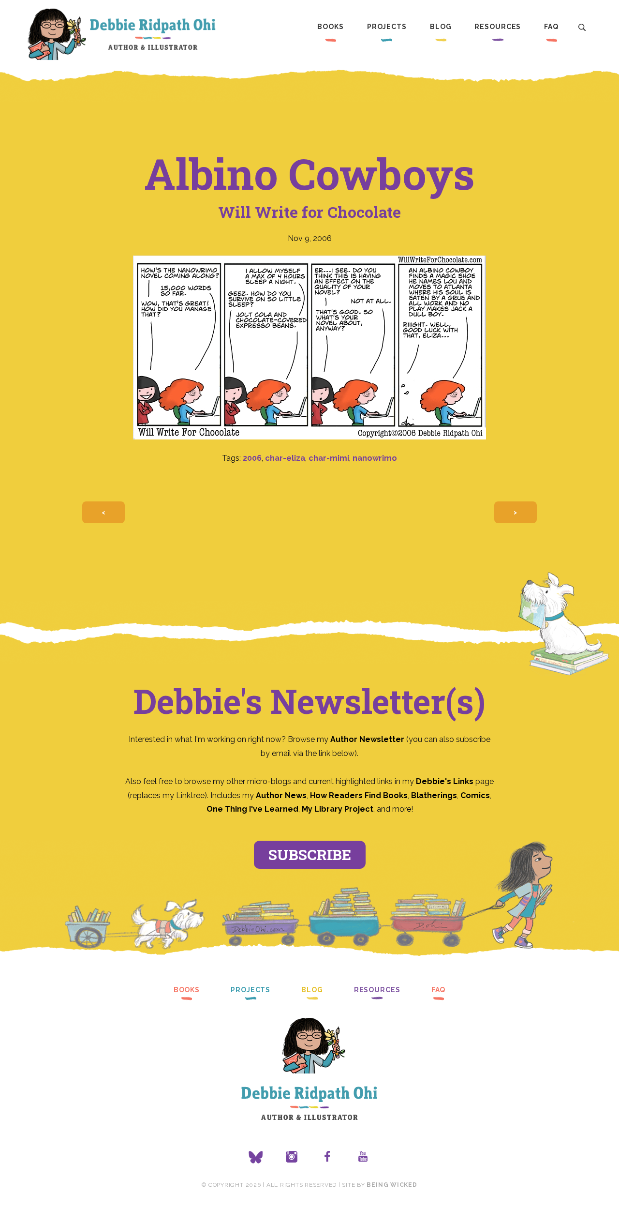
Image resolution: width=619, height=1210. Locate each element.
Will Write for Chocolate (309, 211)
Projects (387, 26)
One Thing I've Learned (252, 809)
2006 (252, 458)
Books (330, 26)
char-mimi (329, 458)
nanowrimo (375, 458)
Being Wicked (392, 1184)
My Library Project (337, 809)
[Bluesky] (256, 1157)
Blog (441, 26)
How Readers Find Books (359, 795)
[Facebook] (327, 1157)
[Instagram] (291, 1157)
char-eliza (285, 458)
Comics (475, 795)
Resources (497, 26)
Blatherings (434, 795)
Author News (281, 795)
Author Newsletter (368, 739)
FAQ (551, 26)
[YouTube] (363, 1157)
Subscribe (309, 854)
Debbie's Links (444, 781)
